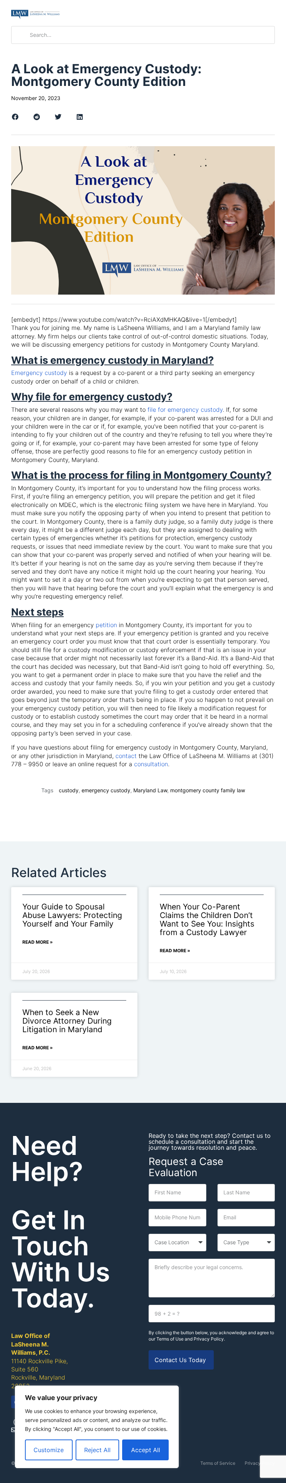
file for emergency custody (185, 409)
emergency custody (106, 790)
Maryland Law (150, 790)
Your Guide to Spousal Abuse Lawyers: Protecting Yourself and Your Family (72, 915)
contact (126, 756)
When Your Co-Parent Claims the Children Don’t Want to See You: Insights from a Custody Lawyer (207, 919)
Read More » (37, 942)
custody (69, 790)
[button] (268, 13)
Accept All (145, 1450)
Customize (49, 1450)
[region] (97, 1427)
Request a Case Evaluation (186, 1167)
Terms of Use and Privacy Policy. (190, 1339)
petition (106, 625)
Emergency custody (39, 372)
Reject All (97, 1450)
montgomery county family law (207, 790)
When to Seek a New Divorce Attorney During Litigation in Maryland (67, 1021)
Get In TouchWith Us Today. (60, 1259)
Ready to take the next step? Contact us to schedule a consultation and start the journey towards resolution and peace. (210, 1141)
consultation (151, 764)
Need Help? (47, 1158)
